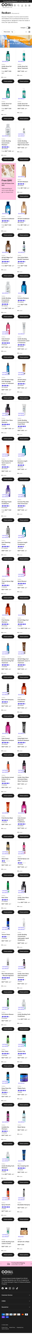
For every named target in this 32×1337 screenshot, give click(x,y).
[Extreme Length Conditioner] (24, 531)
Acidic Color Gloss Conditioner (23, 898)
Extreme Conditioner (8, 218)
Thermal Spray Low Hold (23, 859)
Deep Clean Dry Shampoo (6, 1089)
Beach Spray (21, 1127)
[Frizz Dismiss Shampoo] (8, 609)
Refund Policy (12, 1327)
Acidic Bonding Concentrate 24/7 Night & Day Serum (23, 143)
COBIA (6, 1324)
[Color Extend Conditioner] (8, 328)
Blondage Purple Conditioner (6, 503)
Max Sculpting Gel (23, 1166)
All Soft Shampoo (23, 182)
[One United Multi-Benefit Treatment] (24, 246)
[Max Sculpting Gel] (24, 1155)
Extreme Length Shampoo (22, 462)
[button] (26, 5)
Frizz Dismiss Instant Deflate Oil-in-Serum (8, 779)
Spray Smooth (6, 1205)
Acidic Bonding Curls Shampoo (8, 1167)
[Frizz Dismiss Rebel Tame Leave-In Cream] (8, 450)
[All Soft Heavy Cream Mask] (24, 369)
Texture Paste (6, 934)
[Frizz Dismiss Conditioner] (24, 689)
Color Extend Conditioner (6, 340)
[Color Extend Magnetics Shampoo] (8, 727)
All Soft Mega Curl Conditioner (7, 258)
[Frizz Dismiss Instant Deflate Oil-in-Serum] (8, 766)
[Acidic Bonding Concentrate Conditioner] (8, 287)
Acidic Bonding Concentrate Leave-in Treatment (24, 340)
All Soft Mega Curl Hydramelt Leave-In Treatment (24, 661)
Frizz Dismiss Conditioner (21, 700)
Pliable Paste (21, 1088)
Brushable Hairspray (24, 1205)
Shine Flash (5, 859)
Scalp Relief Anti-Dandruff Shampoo (23, 739)
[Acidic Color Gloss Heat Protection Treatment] (24, 963)
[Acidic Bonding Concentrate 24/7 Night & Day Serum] (24, 130)
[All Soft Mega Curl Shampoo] (24, 609)
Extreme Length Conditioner (22, 543)
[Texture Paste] (8, 923)
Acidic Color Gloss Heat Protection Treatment (23, 975)
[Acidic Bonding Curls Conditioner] (24, 1003)
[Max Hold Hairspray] (8, 689)
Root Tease (5, 1051)
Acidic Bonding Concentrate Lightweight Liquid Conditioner (23, 937)
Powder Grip (21, 1051)
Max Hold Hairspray (8, 699)
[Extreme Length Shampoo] (24, 450)
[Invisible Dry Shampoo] (8, 1116)
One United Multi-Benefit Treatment (23, 258)
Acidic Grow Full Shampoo (6, 67)
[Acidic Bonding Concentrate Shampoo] (8, 130)
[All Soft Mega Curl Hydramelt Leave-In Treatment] (24, 648)
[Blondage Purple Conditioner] (8, 491)
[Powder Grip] (24, 1040)
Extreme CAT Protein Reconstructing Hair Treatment (8, 661)
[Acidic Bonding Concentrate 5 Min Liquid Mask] (24, 409)
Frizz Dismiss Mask (7, 818)
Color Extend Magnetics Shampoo (8, 739)
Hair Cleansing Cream (6, 543)
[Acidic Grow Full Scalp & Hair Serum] (24, 93)
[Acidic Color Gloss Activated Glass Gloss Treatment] (24, 766)
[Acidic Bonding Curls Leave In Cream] (8, 1231)
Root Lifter (5, 897)
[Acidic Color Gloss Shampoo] (8, 409)
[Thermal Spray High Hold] (8, 570)
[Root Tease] (8, 1040)
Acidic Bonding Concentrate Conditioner (6, 300)
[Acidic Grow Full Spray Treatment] (24, 55)
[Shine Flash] (8, 848)
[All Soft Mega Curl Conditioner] (8, 246)
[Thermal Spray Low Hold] (24, 848)
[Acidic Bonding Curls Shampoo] (8, 1155)
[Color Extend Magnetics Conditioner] (24, 807)
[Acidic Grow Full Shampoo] (8, 55)
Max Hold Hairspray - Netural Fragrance (8, 974)
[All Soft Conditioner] (24, 208)
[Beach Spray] (24, 1116)
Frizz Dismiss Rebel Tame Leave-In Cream (7, 463)
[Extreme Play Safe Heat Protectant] (24, 491)
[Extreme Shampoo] (24, 287)
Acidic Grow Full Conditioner (6, 104)
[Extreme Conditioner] (8, 208)
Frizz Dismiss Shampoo (5, 621)
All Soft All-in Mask (23, 1242)
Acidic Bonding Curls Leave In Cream (8, 1242)
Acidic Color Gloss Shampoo (7, 421)
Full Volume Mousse (7, 1014)
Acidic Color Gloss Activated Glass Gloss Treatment (23, 779)
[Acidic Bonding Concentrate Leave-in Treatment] (24, 328)
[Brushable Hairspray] (24, 1194)
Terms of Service (5, 1328)
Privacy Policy (5, 1327)
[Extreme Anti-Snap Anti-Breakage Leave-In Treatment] (8, 369)
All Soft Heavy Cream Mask (22, 380)
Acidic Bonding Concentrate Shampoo (6, 143)
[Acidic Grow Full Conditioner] (8, 93)
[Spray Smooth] (8, 1194)
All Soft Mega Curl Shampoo (23, 621)
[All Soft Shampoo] (24, 171)
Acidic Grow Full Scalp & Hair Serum (23, 104)
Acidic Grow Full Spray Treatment (23, 67)
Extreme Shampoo (23, 298)
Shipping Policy (20, 1327)
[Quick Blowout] (24, 570)
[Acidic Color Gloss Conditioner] (24, 887)
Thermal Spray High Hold (7, 582)
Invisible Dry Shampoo (5, 1128)
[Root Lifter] (8, 887)
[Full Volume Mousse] (8, 1003)
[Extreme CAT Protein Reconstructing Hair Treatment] (8, 648)
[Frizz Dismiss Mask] (8, 807)
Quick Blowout (22, 581)
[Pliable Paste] (24, 1077)
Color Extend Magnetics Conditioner (22, 820)
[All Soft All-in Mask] (24, 1231)
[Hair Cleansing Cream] (8, 531)
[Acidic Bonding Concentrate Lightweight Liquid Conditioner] (24, 923)
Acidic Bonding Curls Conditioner (24, 1015)
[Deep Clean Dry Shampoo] (8, 1077)
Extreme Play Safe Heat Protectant (23, 503)
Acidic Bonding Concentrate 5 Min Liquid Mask (23, 422)
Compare (23, 27)
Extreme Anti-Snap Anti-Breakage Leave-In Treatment (8, 381)
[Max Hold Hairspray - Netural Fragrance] (8, 963)
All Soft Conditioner (24, 218)
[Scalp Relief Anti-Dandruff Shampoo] (24, 727)
